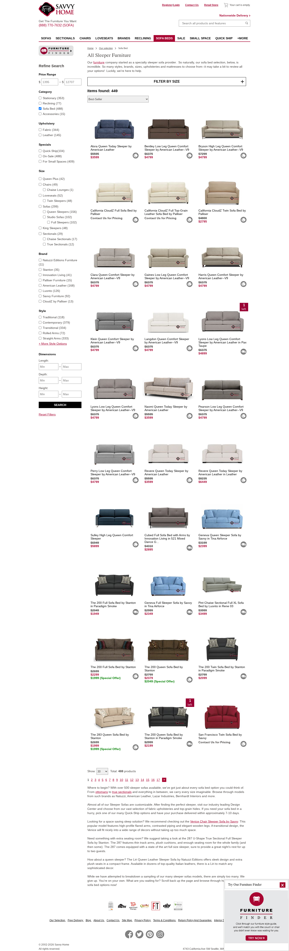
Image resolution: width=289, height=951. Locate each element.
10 (121, 780)
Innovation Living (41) (57, 275)
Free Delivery (76, 920)
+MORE (242, 38)
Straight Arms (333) (56, 338)
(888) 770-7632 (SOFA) (57, 21)
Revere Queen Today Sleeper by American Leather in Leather (220, 472)
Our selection (106, 48)
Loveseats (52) (53, 195)
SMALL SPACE (200, 38)
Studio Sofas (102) (59, 217)
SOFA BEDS (164, 38)
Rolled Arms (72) (54, 333)
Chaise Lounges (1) (60, 189)
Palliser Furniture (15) (57, 280)
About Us (99, 920)
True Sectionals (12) (60, 244)
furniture (99, 62)
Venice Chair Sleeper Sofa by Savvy (214, 821)
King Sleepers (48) (55, 228)
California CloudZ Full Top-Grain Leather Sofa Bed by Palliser (166, 212)
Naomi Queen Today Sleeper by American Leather (165, 408)
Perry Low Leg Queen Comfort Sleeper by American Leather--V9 (113, 472)
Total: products (123, 771)
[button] (282, 885)
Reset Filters (47, 414)
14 (142, 780)
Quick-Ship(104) (54, 151)
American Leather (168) (59, 285)
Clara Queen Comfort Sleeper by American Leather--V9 (113, 276)
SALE (181, 38)
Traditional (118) (54, 317)
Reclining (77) (52, 103)
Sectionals (65, 38)
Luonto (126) (51, 290)
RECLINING (143, 38)
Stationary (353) (53, 98)
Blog (89, 920)
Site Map (127, 920)
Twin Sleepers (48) (59, 200)
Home (90, 48)
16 (153, 780)
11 (126, 780)
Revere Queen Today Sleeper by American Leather (166, 472)
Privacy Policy (143, 920)
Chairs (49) (50, 184)
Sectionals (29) (53, 233)
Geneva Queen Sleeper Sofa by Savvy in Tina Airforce (219, 536)
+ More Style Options (53, 343)
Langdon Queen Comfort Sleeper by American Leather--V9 (166, 340)
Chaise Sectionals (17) (62, 239)
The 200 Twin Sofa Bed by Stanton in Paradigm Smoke (221, 668)
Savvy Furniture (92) (56, 296)
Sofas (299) (50, 206)
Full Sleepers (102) (64, 222)
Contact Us (192, 5)
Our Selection (58, 920)
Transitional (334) (54, 327)
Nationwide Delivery (233, 15)
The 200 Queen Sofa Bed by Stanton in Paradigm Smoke (163, 736)
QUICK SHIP (224, 38)
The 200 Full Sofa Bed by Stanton (113, 667)
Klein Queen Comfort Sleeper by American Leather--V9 (112, 340)
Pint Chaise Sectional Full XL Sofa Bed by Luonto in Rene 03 (221, 604)
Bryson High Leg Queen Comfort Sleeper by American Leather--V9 (220, 148)
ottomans (101, 792)
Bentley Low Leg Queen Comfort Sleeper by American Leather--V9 (166, 148)
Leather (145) (52, 135)
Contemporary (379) (56, 322)
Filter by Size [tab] (167, 81)
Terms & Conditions (164, 920)
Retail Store (211, 5)
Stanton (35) (51, 269)
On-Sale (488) (52, 156)
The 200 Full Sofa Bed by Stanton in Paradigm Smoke (113, 604)
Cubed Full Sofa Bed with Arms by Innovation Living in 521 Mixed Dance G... (167, 538)
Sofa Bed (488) (53, 108)
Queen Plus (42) (54, 178)
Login (176, 5)
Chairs (85, 38)
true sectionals (122, 792)
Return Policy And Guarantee (195, 920)
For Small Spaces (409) (58, 161)
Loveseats (104, 38)
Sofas (46, 38)
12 (131, 780)
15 (147, 780)
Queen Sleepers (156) (62, 211)
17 (158, 780)
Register (167, 5)
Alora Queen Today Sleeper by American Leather (111, 148)
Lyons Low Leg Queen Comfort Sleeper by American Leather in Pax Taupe (222, 342)
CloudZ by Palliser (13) (58, 301)
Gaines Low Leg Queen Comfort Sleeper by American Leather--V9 (166, 276)
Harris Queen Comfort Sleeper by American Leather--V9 (220, 276)
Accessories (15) (54, 114)
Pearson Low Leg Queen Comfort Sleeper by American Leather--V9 (221, 408)
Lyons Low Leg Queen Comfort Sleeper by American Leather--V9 (113, 408)
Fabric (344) (51, 129)
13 (137, 780)
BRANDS (124, 38)
